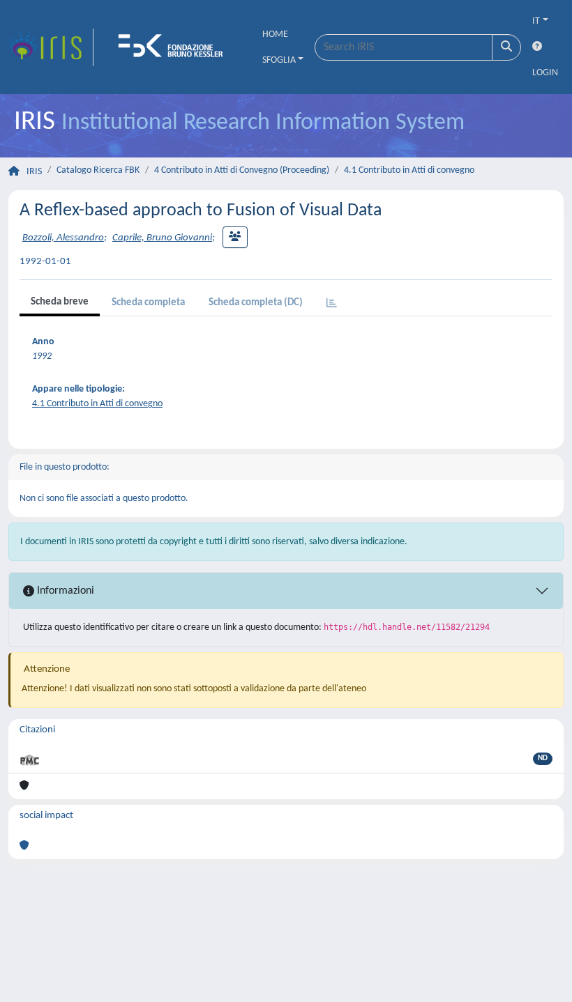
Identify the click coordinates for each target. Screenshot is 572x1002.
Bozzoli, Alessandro (63, 238)
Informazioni (64, 590)
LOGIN (545, 73)
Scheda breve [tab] (60, 302)
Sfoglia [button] (279, 60)
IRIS (34, 172)
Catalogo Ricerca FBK (98, 170)
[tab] (332, 304)
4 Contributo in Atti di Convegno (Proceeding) (241, 170)
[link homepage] (50, 47)
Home (275, 34)
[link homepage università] (175, 47)
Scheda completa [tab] (148, 303)
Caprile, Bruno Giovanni (162, 238)
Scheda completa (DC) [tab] (256, 303)
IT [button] (536, 21)
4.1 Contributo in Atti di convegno (409, 170)
